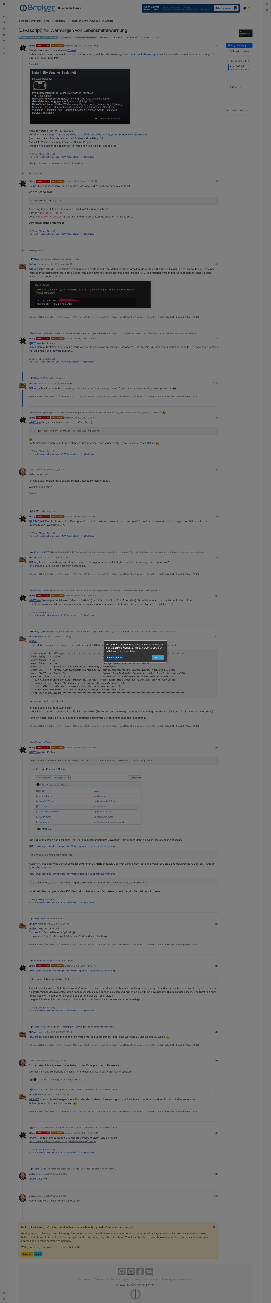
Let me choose (114, 657)
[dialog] (135, 651)
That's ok (158, 657)
